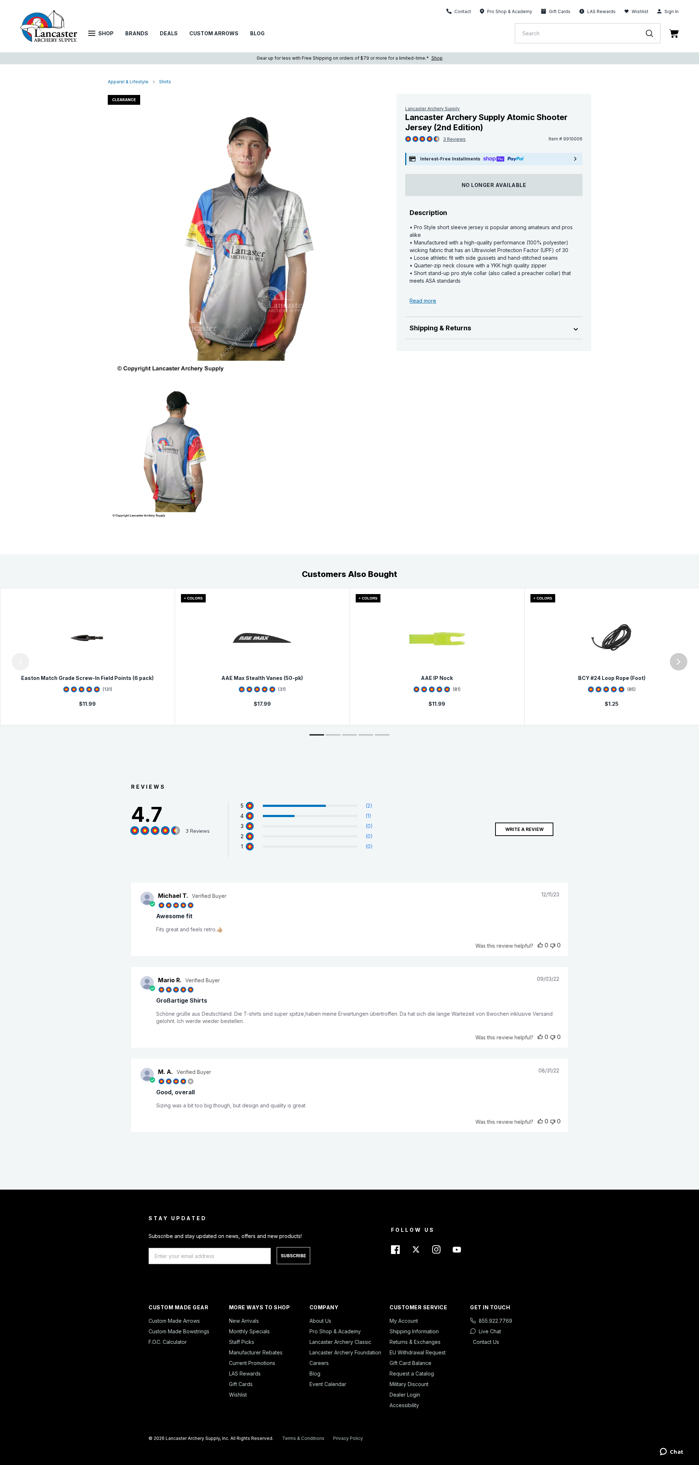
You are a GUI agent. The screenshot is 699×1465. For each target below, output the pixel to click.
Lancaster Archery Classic (340, 1342)
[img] (408, 139)
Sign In (671, 11)
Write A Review (524, 829)
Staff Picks (241, 1342)
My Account (404, 1321)
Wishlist (640, 11)
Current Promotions (252, 1363)
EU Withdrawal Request (418, 1352)
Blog (257, 33)
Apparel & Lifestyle (128, 81)
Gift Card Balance (410, 1363)
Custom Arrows (213, 33)
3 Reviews (454, 139)
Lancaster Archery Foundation (345, 1352)
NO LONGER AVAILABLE (494, 185)
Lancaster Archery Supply (432, 108)
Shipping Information (414, 1331)
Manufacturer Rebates (256, 1352)
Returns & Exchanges (415, 1342)
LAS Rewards (245, 1373)
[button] (2, 662)
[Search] (653, 33)
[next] (678, 661)
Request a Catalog (412, 1373)
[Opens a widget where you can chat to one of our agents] (671, 1452)
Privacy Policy (348, 1438)
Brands (136, 33)
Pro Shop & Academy (335, 1331)
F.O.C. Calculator (168, 1342)
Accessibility (404, 1405)
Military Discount (409, 1384)
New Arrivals (244, 1321)
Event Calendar (327, 1384)
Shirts (165, 81)
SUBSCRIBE (293, 1255)
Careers (319, 1363)
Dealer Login (405, 1395)
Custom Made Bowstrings (179, 1331)
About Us (320, 1321)
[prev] (20, 661)
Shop (106, 33)
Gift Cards (241, 1384)
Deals (169, 33)
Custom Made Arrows (174, 1321)
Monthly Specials (249, 1331)
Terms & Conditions (303, 1438)
